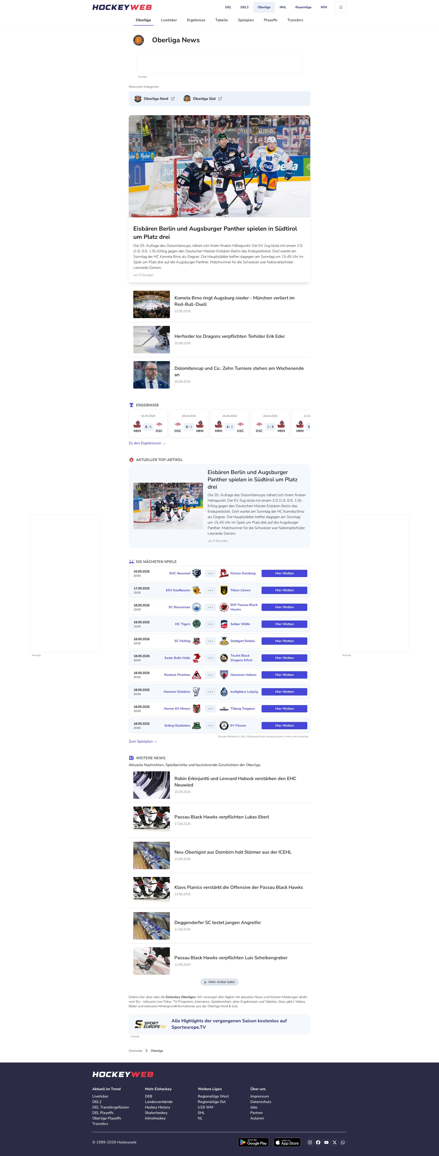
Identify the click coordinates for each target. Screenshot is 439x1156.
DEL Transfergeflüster (110, 1107)
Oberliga (143, 20)
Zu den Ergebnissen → (147, 443)
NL (200, 1118)
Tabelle (221, 20)
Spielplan (246, 20)
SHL (201, 1112)
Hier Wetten (284, 573)
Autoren (257, 1118)
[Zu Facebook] (318, 1142)
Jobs (253, 1107)
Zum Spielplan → (143, 741)
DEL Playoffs (103, 1112)
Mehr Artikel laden (222, 982)
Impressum (259, 1096)
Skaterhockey (156, 1112)
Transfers (295, 20)
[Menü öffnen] (341, 7)
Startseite (135, 1051)
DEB (148, 1096)
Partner (256, 1112)
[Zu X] (334, 1142)
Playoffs (270, 20)
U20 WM (205, 1107)
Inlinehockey (155, 1118)
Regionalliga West (213, 1096)
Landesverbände (159, 1101)
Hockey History (157, 1107)
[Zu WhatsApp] (343, 1142)
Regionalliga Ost (212, 1101)
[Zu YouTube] (326, 1142)
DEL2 (97, 1101)
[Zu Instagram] (310, 1142)
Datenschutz (260, 1101)
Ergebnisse (196, 20)
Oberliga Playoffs (106, 1118)
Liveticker (169, 20)
